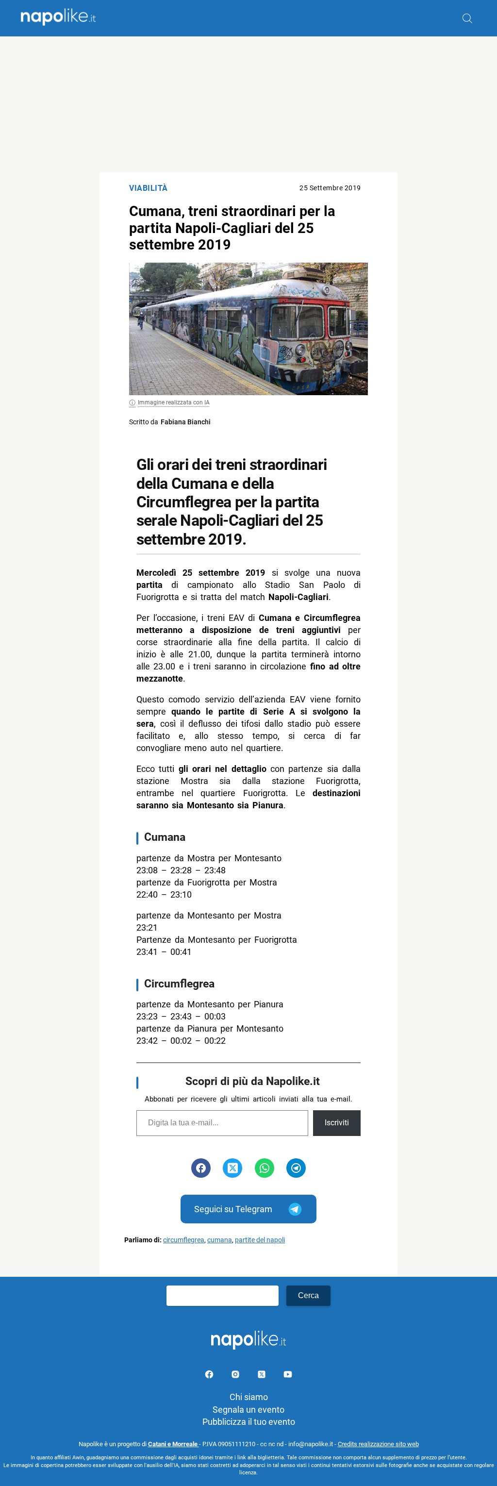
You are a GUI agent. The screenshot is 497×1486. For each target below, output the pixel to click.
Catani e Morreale (173, 1444)
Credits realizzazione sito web (378, 1444)
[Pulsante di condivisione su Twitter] (232, 1168)
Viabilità (148, 188)
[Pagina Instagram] (236, 1376)
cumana (219, 1240)
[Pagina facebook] (210, 1376)
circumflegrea (183, 1240)
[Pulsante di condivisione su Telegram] (296, 1168)
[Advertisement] (248, 104)
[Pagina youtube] (288, 1376)
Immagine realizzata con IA (174, 402)
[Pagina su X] (262, 1376)
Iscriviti (337, 1122)
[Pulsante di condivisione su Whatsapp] (264, 1168)
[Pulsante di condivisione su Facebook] (201, 1168)
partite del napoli (260, 1240)
